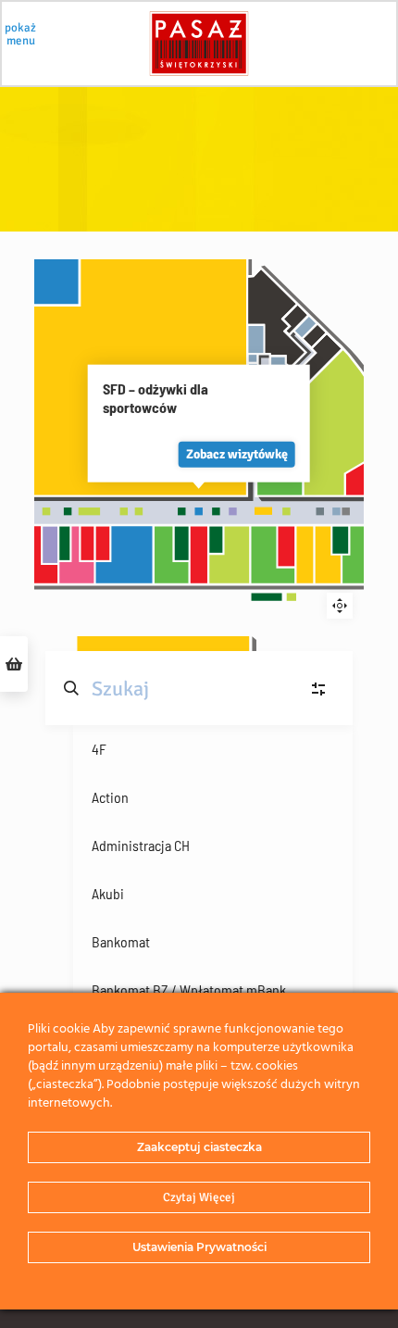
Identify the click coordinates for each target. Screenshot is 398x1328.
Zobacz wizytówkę (237, 453)
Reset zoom (340, 606)
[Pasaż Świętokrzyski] (199, 43)
